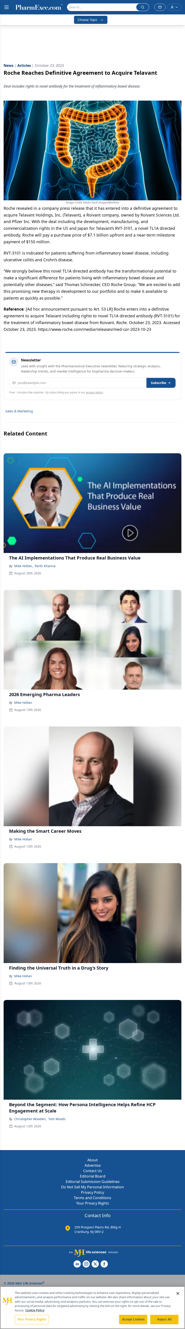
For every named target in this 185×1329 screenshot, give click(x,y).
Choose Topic (87, 20)
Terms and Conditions (92, 1197)
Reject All (164, 1319)
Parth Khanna (45, 566)
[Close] (178, 1293)
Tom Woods (57, 1119)
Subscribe (158, 383)
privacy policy (94, 392)
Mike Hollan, (23, 566)
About (92, 1160)
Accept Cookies (133, 1319)
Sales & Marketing (19, 411)
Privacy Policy (92, 1192)
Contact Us (92, 1170)
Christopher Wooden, (30, 1119)
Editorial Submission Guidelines (93, 1181)
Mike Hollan (23, 702)
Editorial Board (92, 1176)
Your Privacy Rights (92, 1203)
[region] (92, 1307)
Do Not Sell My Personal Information (92, 1187)
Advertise (93, 1165)
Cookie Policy (34, 1310)
